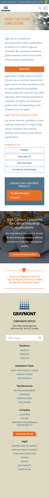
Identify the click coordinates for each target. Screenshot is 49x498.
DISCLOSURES (24, 402)
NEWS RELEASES (24, 398)
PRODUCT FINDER (25, 374)
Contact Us (10, 144)
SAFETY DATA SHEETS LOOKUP (24, 370)
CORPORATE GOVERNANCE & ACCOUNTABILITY (24, 423)
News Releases (12, 2)
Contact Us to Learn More (24, 254)
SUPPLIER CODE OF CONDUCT (24, 450)
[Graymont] (5, 8)
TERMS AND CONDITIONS (24, 453)
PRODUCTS (24, 354)
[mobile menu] (45, 8)
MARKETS (24, 350)
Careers (4, 2)
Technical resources (24, 2)
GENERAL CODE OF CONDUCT (24, 446)
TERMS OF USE (24, 469)
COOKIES (24, 457)
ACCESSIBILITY (24, 465)
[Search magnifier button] (40, 338)
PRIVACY (24, 461)
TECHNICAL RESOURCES (24, 390)
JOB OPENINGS (24, 378)
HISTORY (25, 418)
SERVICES (24, 358)
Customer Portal (24, 433)
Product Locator (38, 2)
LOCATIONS (24, 394)
